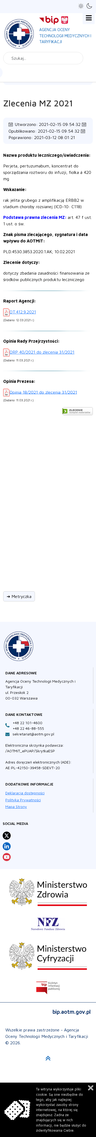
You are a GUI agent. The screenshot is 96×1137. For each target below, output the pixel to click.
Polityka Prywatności (23, 800)
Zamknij (90, 1087)
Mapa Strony (16, 806)
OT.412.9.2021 (23, 311)
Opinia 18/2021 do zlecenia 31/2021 (43, 392)
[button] (81, 6)
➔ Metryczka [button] (19, 596)
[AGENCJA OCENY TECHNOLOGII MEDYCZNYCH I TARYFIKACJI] (19, 33)
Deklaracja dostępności (25, 793)
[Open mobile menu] (89, 18)
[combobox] (43, 58)
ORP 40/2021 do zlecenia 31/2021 (42, 352)
